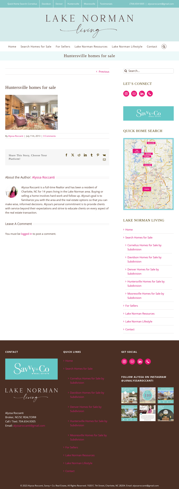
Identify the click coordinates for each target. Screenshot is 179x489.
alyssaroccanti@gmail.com (161, 3)
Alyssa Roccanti (15, 135)
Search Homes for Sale (138, 237)
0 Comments (49, 135)
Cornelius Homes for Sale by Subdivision (87, 380)
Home (129, 229)
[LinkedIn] (142, 94)
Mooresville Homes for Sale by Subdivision (88, 437)
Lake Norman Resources (140, 313)
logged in (26, 233)
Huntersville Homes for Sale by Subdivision (88, 423)
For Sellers (131, 305)
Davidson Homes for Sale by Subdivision (87, 395)
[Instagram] (126, 94)
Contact (129, 329)
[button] (164, 46)
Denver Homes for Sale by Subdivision (86, 409)
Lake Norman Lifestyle (138, 321)
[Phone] (150, 94)
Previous (104, 71)
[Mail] (134, 94)
